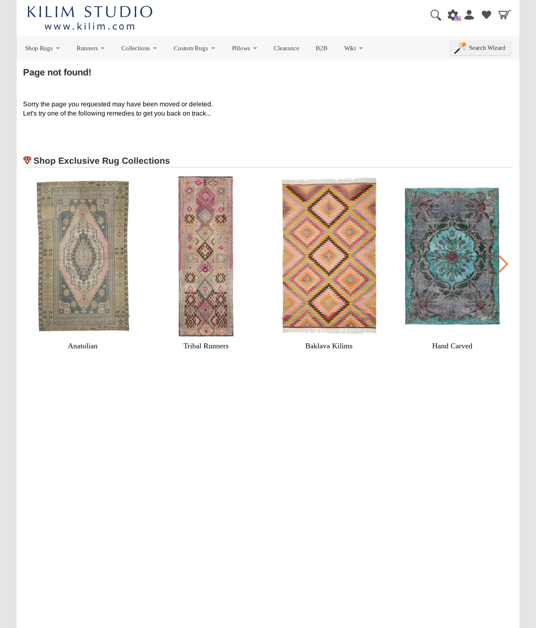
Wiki (354, 49)
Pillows (245, 49)
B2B (321, 47)
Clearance (286, 47)
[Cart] (504, 14)
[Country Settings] (450, 14)
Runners (91, 49)
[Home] (90, 19)
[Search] (432, 14)
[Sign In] (468, 14)
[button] (503, 264)
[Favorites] (486, 14)
